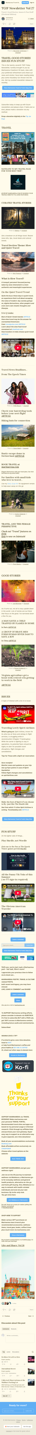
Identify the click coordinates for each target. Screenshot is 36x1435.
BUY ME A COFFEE (20, 1048)
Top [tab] (4, 1352)
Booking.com (6, 1144)
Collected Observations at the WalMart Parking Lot (13, 1381)
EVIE (3, 533)
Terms (24, 1420)
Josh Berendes (17, 603)
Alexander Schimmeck (19, 51)
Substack (9, 1431)
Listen (32, 19)
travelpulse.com (12, 324)
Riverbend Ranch (8, 1207)
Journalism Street (8, 1369)
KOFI (9, 1043)
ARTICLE (26, 317)
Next (29, 1316)
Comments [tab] (6, 1329)
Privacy (18, 1420)
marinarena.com (10, 466)
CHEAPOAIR (6, 1149)
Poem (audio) (5, 1359)
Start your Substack (13, 1426)
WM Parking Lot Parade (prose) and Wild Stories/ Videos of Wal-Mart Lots (13, 1386)
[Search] (33, 1352)
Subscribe (25, 2)
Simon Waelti (17, 448)
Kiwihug (17, 230)
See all (5, 1396)
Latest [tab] (8, 1352)
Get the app (27, 1426)
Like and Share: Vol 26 (12, 1245)
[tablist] (9, 1329)
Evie (3, 536)
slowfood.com (17, 329)
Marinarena (9, 17)
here (29, 1240)
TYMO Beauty (17, 406)
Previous (7, 1316)
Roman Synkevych (19, 668)
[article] (18, 1360)
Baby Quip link (13, 484)
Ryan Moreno (17, 564)
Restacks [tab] (13, 1329)
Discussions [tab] (15, 1352)
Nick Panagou (17, 273)
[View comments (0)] (10, 24)
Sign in (32, 2)
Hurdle (23, 849)
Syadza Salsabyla (20, 514)
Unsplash (18, 52)
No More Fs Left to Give (10, 1357)
